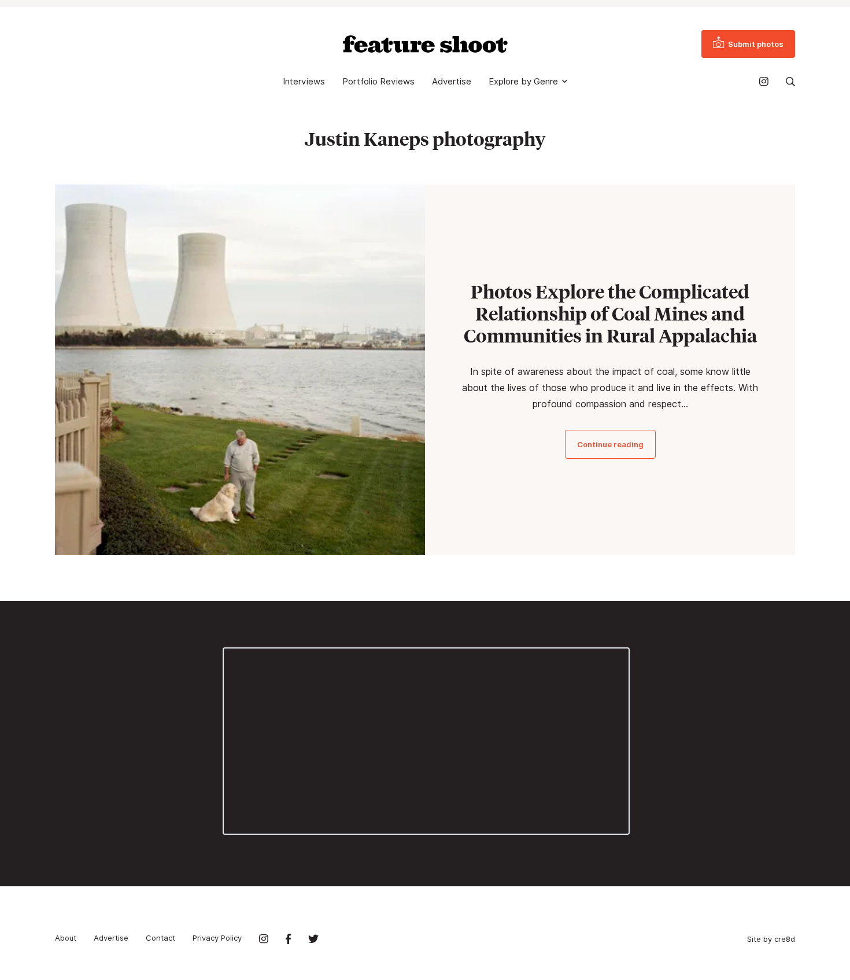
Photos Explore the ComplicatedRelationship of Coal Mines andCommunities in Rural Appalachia (610, 313)
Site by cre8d (771, 939)
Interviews (304, 81)
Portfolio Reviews (378, 81)
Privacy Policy (217, 937)
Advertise (451, 81)
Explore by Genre (523, 81)
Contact (160, 937)
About (65, 937)
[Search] (790, 81)
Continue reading (610, 444)
